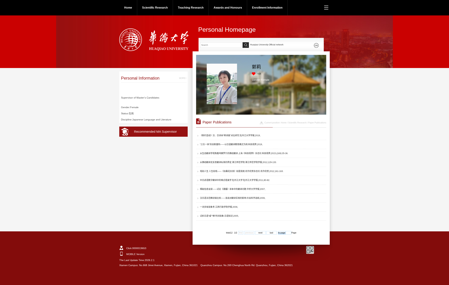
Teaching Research (191, 7)
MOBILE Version (135, 254)
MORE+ (183, 78)
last (271, 233)
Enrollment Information (267, 7)
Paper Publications (317, 122)
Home (128, 7)
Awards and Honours (228, 7)
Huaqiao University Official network (266, 44)
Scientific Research (155, 7)
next (260, 233)
